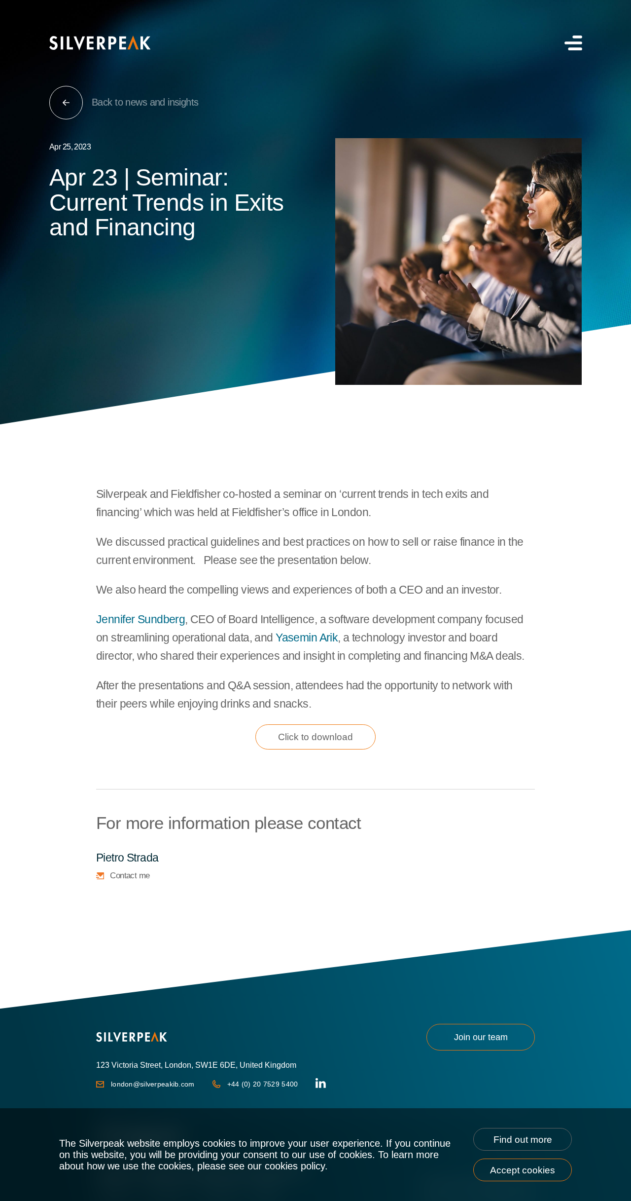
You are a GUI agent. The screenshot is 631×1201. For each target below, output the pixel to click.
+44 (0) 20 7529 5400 (262, 1084)
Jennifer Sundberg (140, 619)
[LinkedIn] (321, 1084)
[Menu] (572, 43)
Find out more (522, 1139)
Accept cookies (522, 1170)
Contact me (129, 875)
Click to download (315, 737)
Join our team (481, 1037)
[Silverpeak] (99, 43)
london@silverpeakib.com (153, 1084)
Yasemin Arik (307, 637)
